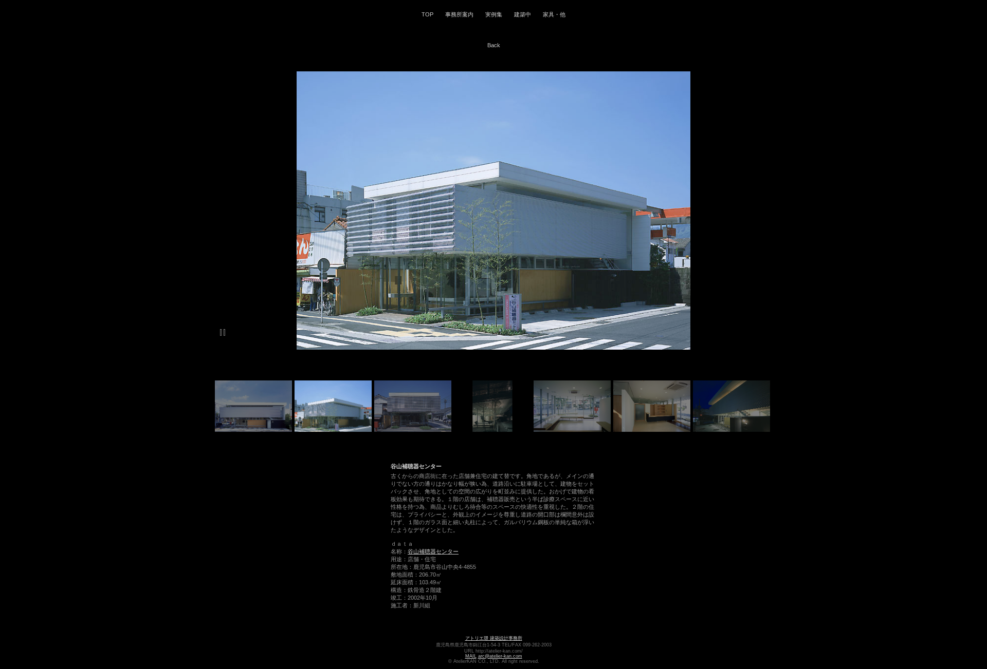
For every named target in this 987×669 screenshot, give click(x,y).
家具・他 (554, 14)
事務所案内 (459, 14)
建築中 (522, 14)
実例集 (493, 14)
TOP (427, 14)
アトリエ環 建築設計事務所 (493, 638)
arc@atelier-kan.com (500, 656)
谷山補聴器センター (433, 551)
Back (493, 45)
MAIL (471, 656)
